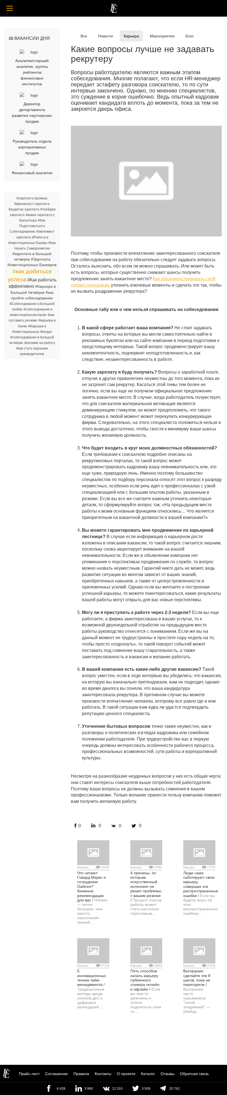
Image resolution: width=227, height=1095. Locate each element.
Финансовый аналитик (32, 173)
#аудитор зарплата (24, 209)
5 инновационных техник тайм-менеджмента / (91, 978)
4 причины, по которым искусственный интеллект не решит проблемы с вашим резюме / (145, 886)
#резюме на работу (39, 343)
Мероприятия (162, 36)
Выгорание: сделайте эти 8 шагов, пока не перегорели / (196, 978)
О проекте (126, 1073)
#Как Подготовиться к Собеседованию (27, 226)
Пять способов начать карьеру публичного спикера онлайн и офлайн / (144, 980)
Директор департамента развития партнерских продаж (32, 113)
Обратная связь (194, 1073)
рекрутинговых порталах (107, 460)
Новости (105, 36)
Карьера (131, 36)
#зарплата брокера (32, 198)
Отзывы (167, 1073)
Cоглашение (56, 1073)
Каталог (148, 1073)
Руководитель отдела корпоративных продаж (32, 147)
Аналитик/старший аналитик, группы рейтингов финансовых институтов (32, 72)
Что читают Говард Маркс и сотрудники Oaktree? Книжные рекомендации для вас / (91, 886)
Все (84, 36)
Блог (189, 36)
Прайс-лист (29, 1073)
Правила (81, 1073)
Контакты (103, 1073)
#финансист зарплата (32, 204)
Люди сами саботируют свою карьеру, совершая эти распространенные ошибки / (200, 884)
